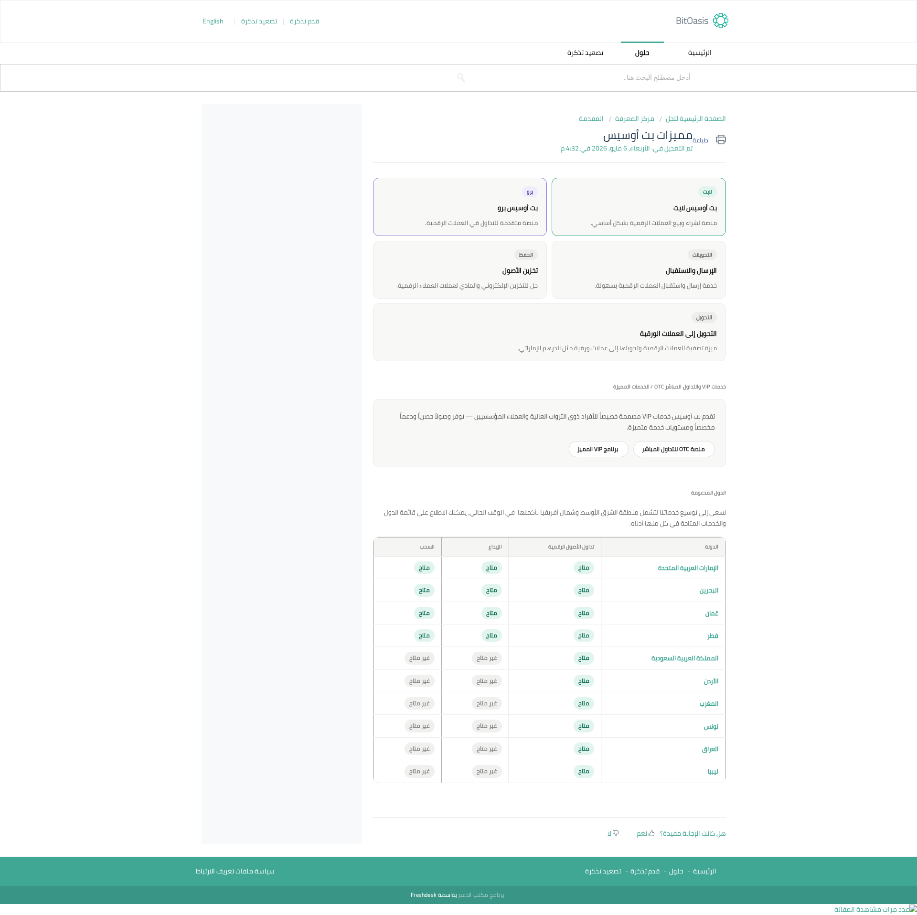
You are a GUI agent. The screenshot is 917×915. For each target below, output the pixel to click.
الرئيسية (700, 52)
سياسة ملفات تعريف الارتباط (235, 871)
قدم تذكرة (304, 21)
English (213, 21)
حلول (642, 52)
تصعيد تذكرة (259, 21)
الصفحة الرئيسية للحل (696, 119)
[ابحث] (461, 77)
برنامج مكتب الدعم (480, 894)
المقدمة (591, 119)
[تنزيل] (276, 309)
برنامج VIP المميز (598, 448)
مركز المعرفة (634, 119)
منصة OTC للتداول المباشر (674, 448)
